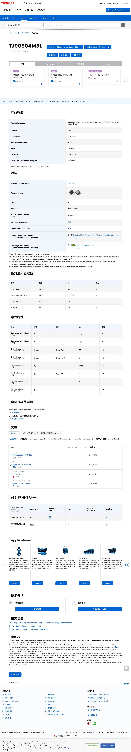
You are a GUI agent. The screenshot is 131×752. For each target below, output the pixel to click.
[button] (110, 3)
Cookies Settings (92, 745)
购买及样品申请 (38, 101)
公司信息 (93, 715)
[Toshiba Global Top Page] (12, 3)
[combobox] (81, 25)
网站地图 (126, 684)
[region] (65, 745)
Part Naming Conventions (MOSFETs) (26, 626)
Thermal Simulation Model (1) (59, 439)
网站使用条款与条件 (14, 732)
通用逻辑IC (51, 708)
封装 (10, 101)
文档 (46, 101)
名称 (12, 447)
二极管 (7, 715)
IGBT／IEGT (9, 708)
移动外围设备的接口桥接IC (57, 715)
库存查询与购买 (17, 419)
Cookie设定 (25, 732)
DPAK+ (73, 183)
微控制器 (8, 718)
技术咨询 (75, 101)
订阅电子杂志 (95, 710)
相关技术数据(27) (102, 439)
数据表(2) (23, 439)
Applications (66, 101)
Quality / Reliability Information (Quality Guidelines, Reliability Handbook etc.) (42, 623)
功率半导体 (9, 698)
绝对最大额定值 (19, 101)
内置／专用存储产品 (97, 698)
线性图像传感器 (53, 711)
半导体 (17, 33)
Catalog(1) (116, 439)
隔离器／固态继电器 (12, 701)
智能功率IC (51, 698)
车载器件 (8, 695)
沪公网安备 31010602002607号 (67, 736)
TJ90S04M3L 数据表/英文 (22, 465)
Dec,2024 (93, 455)
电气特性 (28, 101)
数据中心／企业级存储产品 (100, 695)
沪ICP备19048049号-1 (37, 732)
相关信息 (82, 101)
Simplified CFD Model (21, 483)
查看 (69, 222)
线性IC (49, 705)
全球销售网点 (17, 412)
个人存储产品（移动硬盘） (100, 701)
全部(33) (13, 439)
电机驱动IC (51, 695)
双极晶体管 (9, 711)
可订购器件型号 (55, 101)
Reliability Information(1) (83, 439)
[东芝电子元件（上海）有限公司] (33, 3)
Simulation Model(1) (37, 439)
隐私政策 (4, 732)
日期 (91, 447)
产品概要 (4, 101)
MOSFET (25, 33)
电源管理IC (51, 701)
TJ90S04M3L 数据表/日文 (22, 455)
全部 (22, 64)
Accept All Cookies (108, 745)
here (117, 647)
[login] (126, 668)
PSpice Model (18, 474)
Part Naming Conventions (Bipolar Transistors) (30, 629)
